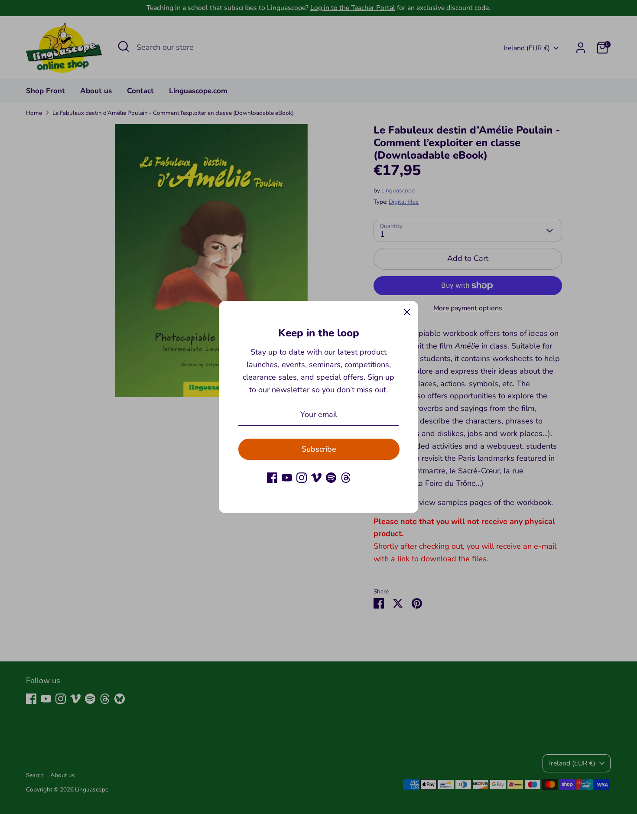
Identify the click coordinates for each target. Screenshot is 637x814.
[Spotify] (331, 477)
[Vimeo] (316, 477)
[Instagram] (301, 477)
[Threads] (346, 477)
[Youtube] (287, 477)
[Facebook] (272, 477)
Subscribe (319, 449)
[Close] (406, 312)
